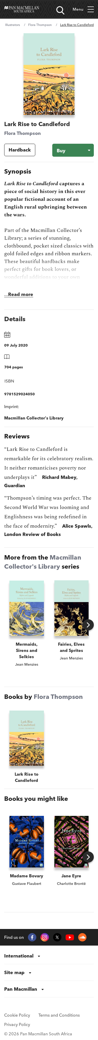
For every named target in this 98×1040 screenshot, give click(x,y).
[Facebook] (32, 937)
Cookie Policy (17, 1015)
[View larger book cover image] (49, 74)
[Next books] (88, 624)
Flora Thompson (40, 25)
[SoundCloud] (82, 937)
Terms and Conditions (59, 1015)
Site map (14, 972)
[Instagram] (45, 937)
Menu (78, 9)
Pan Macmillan (20, 989)
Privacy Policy (17, 1024)
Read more (20, 294)
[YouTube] (70, 937)
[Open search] (60, 10)
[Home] (21, 9)
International (18, 956)
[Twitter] (57, 937)
